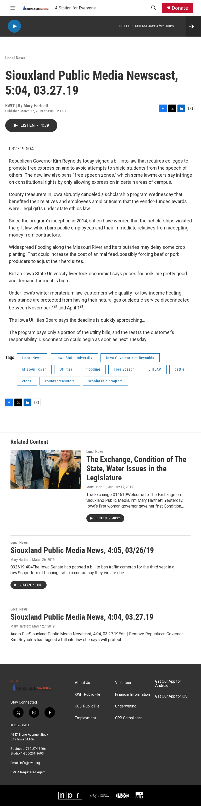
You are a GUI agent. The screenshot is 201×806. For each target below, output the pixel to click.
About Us (82, 683)
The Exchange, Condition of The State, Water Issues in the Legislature (136, 468)
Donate (180, 8)
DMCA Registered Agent (28, 772)
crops (26, 381)
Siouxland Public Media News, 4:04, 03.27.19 (81, 616)
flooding (93, 369)
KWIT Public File (87, 694)
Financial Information (132, 694)
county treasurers (60, 381)
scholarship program (105, 381)
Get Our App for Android (168, 684)
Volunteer (123, 683)
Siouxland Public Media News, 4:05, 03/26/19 (82, 550)
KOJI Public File (87, 706)
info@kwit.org (30, 763)
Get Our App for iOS (171, 696)
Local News (15, 57)
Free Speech (124, 369)
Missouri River (34, 369)
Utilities (66, 369)
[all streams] (193, 26)
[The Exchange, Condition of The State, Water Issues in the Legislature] (45, 469)
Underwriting (125, 706)
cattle (180, 369)
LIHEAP (154, 369)
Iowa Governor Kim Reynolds (130, 358)
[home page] (32, 687)
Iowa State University (74, 358)
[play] (14, 26)
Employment (85, 718)
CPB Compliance (129, 718)
